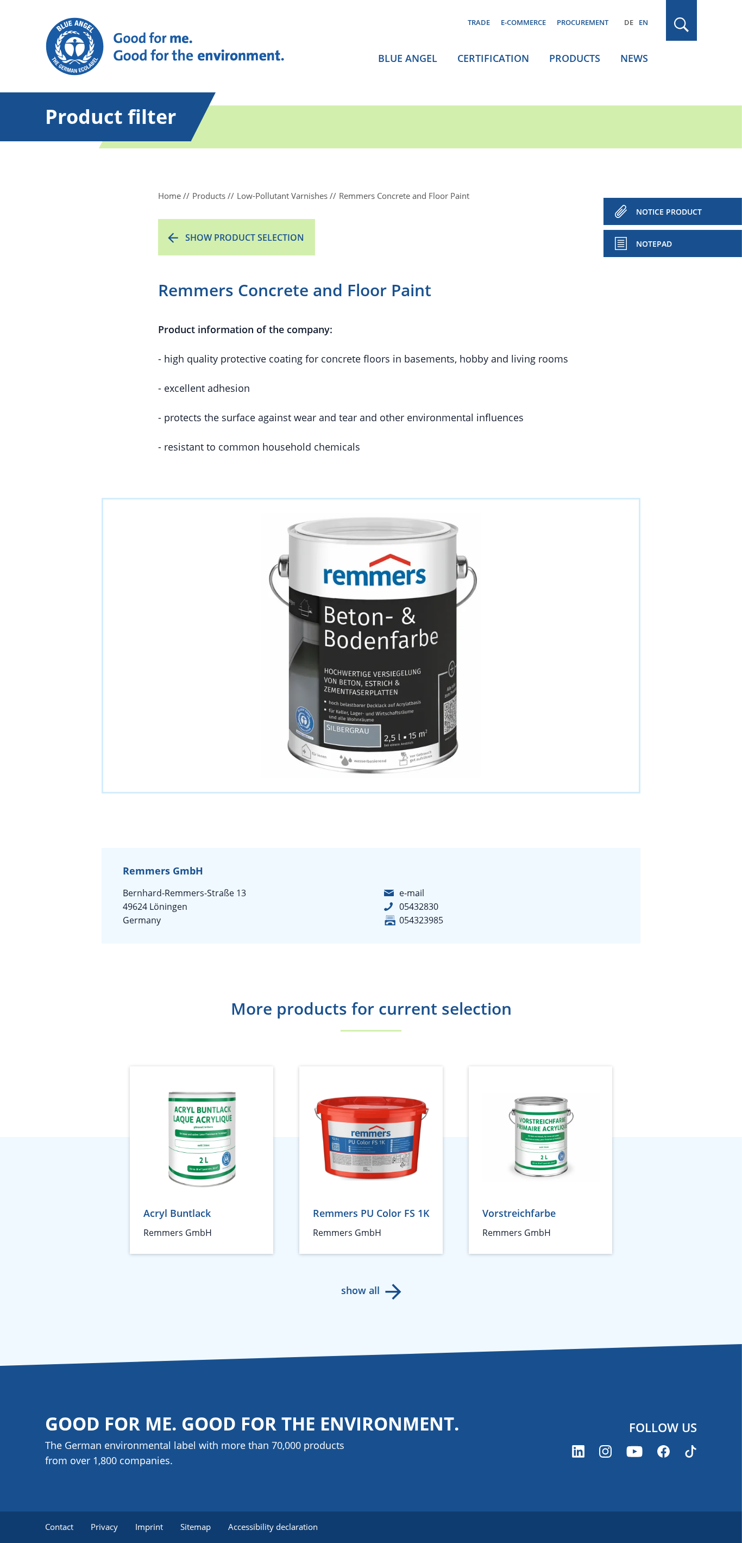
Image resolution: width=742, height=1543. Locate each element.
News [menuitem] (634, 58)
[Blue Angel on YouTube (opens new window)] (634, 1451)
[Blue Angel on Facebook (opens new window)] (663, 1451)
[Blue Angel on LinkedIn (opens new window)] (578, 1451)
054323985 (421, 920)
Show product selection (244, 237)
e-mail (411, 893)
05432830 (418, 907)
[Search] (681, 24)
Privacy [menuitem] (104, 1526)
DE (628, 22)
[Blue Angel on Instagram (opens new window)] (605, 1451)
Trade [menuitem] (479, 22)
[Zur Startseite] (175, 46)
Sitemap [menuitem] (195, 1526)
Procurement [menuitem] (582, 22)
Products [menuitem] (574, 58)
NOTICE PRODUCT (669, 212)
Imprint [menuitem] (149, 1526)
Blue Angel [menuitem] (407, 58)
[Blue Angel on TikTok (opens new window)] (690, 1451)
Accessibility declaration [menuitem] (273, 1526)
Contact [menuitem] (59, 1526)
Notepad (654, 244)
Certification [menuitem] (493, 58)
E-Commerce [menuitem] (523, 22)
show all (360, 1290)
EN (643, 22)
